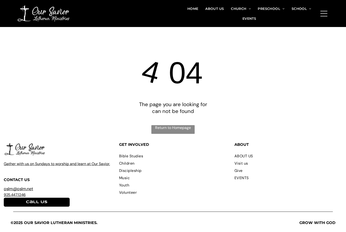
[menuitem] (193, 9)
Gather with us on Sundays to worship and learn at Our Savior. (57, 163)
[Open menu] (323, 13)
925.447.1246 (15, 194)
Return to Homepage (173, 127)
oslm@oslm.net (18, 189)
